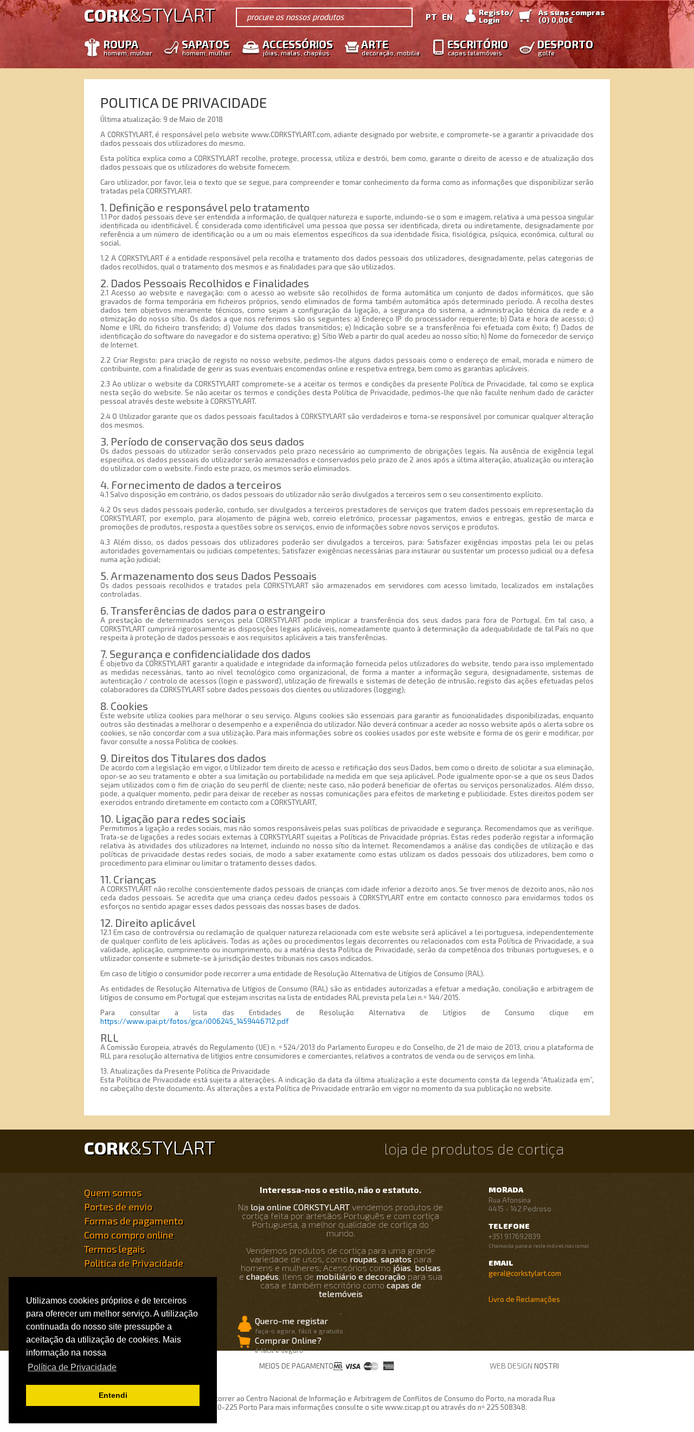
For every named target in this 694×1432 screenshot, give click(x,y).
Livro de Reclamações (524, 1299)
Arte (390, 46)
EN (447, 17)
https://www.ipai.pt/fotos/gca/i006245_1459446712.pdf (194, 1021)
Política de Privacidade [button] (72, 1367)
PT (431, 17)
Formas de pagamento (133, 1221)
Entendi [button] (113, 1395)
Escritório (477, 46)
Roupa (127, 46)
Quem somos (113, 1192)
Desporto (565, 46)
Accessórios (297, 46)
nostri (546, 1365)
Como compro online (129, 1235)
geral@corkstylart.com (525, 1273)
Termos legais (114, 1249)
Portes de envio (118, 1206)
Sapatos (206, 46)
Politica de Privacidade (133, 1263)
